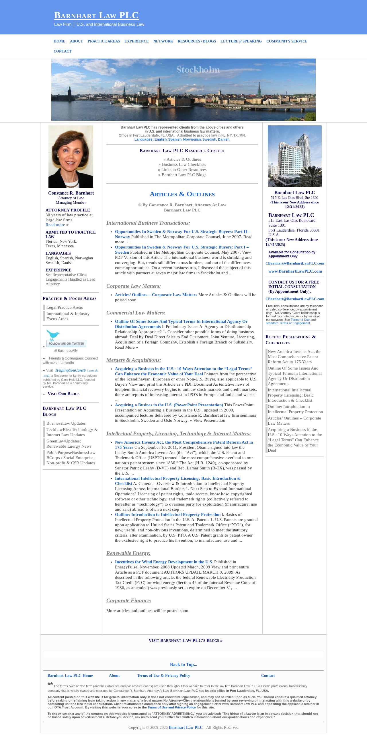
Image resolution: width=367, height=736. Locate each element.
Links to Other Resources (184, 169)
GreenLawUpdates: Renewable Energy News (68, 443)
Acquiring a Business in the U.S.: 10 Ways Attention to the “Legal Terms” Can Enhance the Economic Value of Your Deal (295, 440)
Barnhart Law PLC (96, 15)
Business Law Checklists (184, 164)
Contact (268, 675)
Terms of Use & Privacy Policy (163, 675)
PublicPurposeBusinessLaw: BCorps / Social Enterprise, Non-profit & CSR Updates (71, 457)
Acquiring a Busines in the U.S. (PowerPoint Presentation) (169, 405)
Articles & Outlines (184, 159)
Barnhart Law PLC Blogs (184, 174)
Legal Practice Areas (64, 307)
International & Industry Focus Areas (68, 316)
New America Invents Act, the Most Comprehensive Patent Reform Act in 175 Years (294, 356)
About (115, 675)
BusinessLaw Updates (66, 423)
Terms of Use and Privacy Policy (172, 707)
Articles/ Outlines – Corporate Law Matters (156, 294)
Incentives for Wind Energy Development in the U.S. (164, 562)
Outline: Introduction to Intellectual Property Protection (167, 514)
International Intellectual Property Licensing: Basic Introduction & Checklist (291, 395)
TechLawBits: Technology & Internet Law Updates (72, 432)
